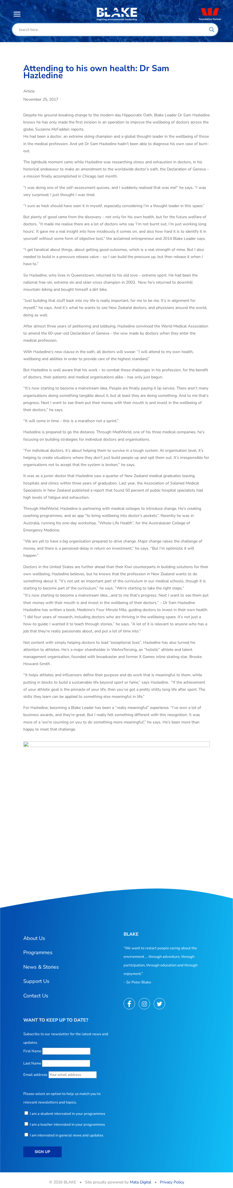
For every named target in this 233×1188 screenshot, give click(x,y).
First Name (32, 1051)
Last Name (32, 1063)
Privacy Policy (172, 1182)
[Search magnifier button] (212, 30)
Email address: (36, 1074)
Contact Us (35, 995)
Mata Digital (140, 1182)
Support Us (36, 981)
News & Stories (41, 967)
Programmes (38, 952)
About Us (34, 938)
